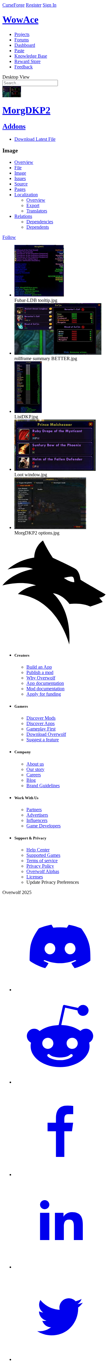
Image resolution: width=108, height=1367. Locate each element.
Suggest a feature (42, 739)
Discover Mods (41, 718)
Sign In (49, 5)
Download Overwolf (46, 734)
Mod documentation (45, 688)
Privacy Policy (40, 866)
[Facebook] (60, 1174)
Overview (23, 162)
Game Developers (43, 825)
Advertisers (37, 814)
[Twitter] (60, 1359)
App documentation (45, 683)
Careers (33, 774)
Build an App (39, 667)
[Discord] (60, 989)
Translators (36, 210)
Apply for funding (43, 694)
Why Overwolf (40, 677)
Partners (34, 809)
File (18, 167)
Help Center (38, 849)
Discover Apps (40, 723)
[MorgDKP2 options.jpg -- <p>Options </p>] (50, 527)
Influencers (36, 820)
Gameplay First (41, 728)
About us (35, 763)
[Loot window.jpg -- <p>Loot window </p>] (55, 469)
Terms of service (42, 860)
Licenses (34, 876)
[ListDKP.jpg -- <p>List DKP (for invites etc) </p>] (28, 411)
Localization (26, 194)
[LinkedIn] (60, 1266)
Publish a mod (39, 672)
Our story (35, 769)
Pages (20, 189)
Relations (23, 216)
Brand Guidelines (43, 785)
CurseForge (13, 5)
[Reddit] (60, 1082)
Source (21, 183)
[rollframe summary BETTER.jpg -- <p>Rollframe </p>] (57, 353)
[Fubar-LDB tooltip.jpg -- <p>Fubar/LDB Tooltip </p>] (39, 294)
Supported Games (43, 855)
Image (20, 173)
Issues (20, 178)
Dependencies (39, 221)
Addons (14, 126)
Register (33, 5)
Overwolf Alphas (42, 871)
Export (32, 205)
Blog (31, 780)
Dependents (37, 227)
